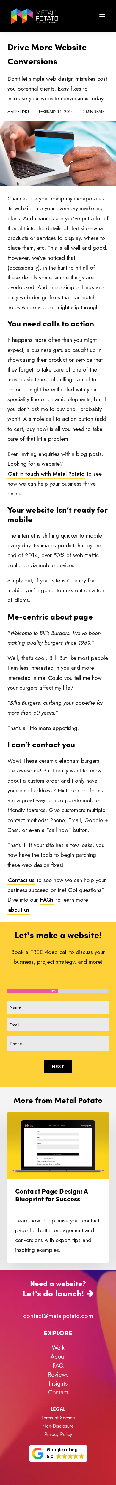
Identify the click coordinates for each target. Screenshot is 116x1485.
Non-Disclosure (58, 1426)
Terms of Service (58, 1417)
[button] (102, 16)
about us (18, 910)
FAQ (58, 1365)
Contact (58, 1392)
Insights (58, 1383)
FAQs (47, 900)
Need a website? (54, 1288)
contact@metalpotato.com (58, 1316)
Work (58, 1348)
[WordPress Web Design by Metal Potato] (35, 16)
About (58, 1357)
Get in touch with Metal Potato (46, 474)
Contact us (21, 880)
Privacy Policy (58, 1434)
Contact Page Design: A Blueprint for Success (51, 1194)
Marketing (18, 111)
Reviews (58, 1374)
